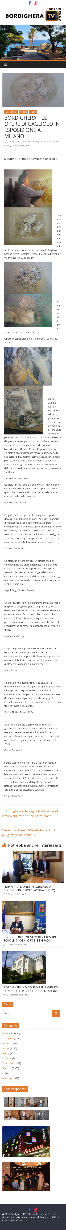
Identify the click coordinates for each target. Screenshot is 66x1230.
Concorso (7, 1043)
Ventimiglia (7, 1078)
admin (27, 141)
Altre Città (7, 1033)
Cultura (23, 112)
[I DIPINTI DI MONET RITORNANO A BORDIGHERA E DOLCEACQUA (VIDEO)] (33, 852)
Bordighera (11, 112)
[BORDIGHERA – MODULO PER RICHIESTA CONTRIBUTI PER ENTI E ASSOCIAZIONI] (24, 953)
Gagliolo (39, 141)
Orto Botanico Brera (21, 145)
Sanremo (6, 1068)
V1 (3, 1073)
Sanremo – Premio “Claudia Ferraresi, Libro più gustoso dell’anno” (32, 832)
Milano (47, 141)
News (33, 112)
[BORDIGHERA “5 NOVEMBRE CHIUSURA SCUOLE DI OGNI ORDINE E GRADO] (24, 903)
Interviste (7, 1058)
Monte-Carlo (8, 1063)
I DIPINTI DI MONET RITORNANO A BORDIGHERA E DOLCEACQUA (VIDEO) (29, 888)
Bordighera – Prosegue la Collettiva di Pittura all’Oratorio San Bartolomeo (30, 813)
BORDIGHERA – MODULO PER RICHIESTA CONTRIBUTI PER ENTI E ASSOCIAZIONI (31, 989)
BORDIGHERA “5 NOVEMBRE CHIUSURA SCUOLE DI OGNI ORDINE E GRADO (30, 938)
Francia (5, 1053)
